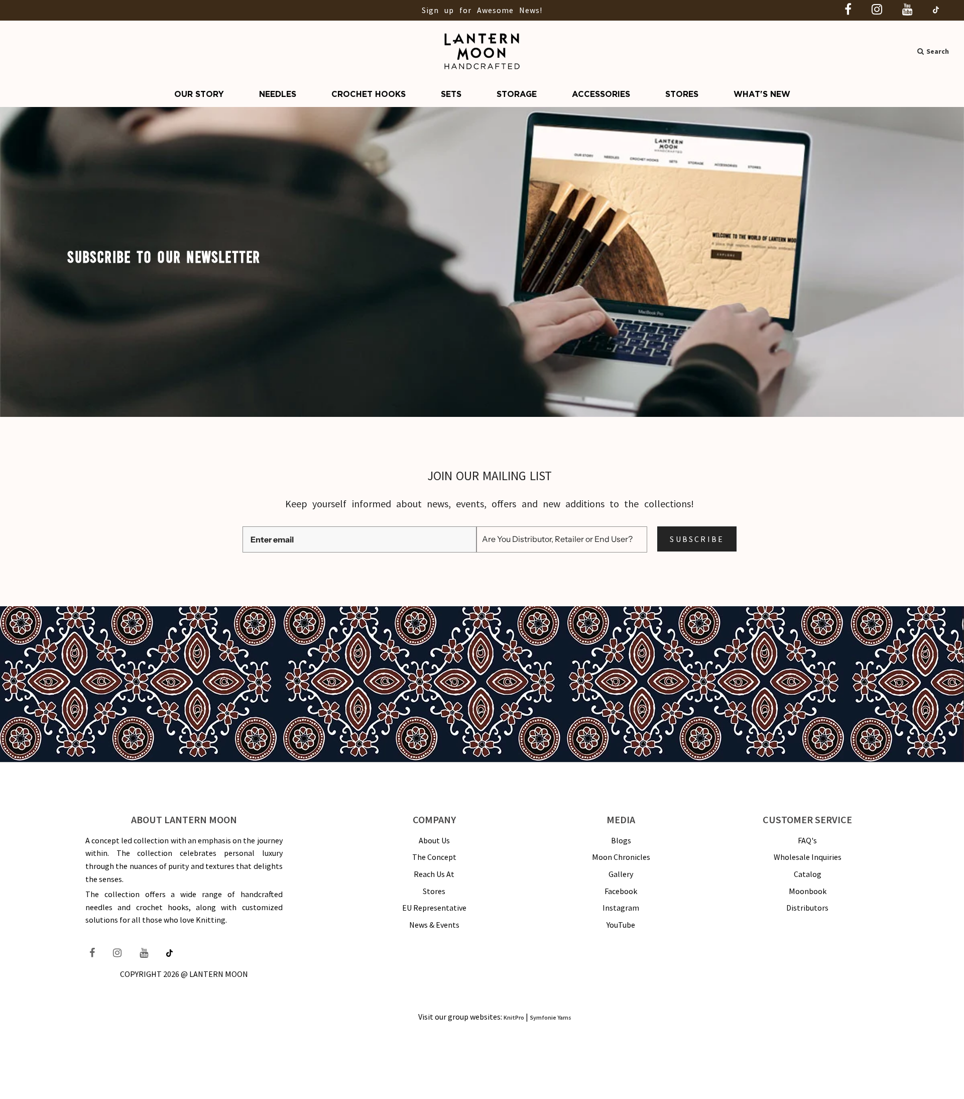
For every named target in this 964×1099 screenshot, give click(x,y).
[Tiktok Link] (377, 649)
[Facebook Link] (297, 649)
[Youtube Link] (351, 649)
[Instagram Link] (323, 649)
